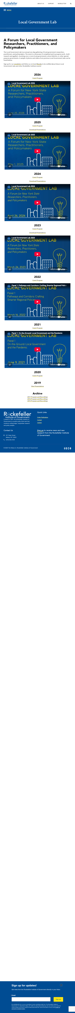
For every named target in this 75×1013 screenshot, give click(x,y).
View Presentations (37, 386)
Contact (39, 420)
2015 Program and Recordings (37, 401)
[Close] (62, 985)
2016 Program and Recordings (37, 399)
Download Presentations (37, 130)
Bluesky (39, 64)
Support (51, 3)
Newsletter (62, 3)
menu (9, 10)
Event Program (38, 78)
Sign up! (58, 999)
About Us (41, 3)
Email (13, 995)
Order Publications (42, 417)
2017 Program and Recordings (37, 397)
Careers (39, 423)
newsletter (17, 64)
